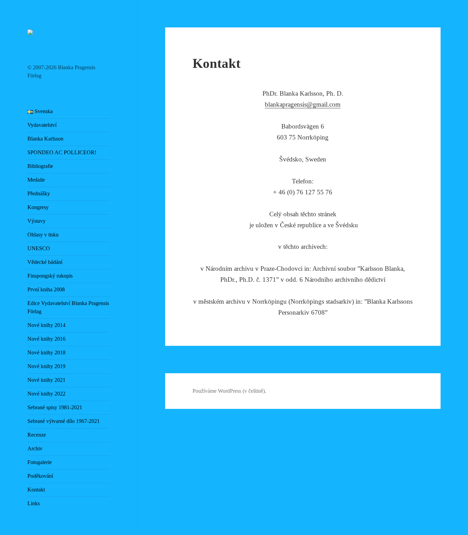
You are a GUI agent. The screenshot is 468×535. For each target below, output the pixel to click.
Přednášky (38, 193)
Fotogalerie (39, 462)
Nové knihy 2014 (46, 325)
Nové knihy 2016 (46, 339)
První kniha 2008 (46, 289)
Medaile (36, 180)
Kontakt (36, 490)
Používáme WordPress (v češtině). (229, 391)
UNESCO (38, 248)
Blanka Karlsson (45, 139)
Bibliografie (40, 166)
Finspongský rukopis (50, 276)
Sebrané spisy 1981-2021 (54, 407)
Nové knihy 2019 (46, 366)
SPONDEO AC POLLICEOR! (61, 152)
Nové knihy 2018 (46, 352)
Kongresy (38, 207)
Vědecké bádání (44, 262)
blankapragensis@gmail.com (303, 104)
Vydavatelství (42, 125)
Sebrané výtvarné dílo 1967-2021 (63, 421)
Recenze (36, 435)
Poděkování (40, 476)
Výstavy (36, 221)
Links (33, 503)
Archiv (34, 448)
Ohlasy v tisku (43, 235)
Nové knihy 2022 (46, 394)
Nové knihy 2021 (46, 380)
